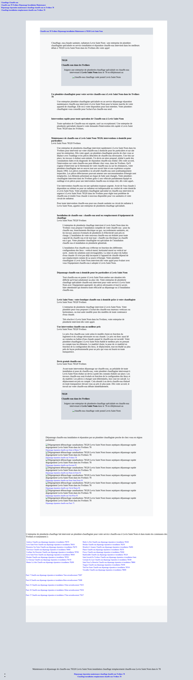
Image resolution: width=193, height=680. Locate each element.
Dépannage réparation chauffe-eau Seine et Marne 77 (63, 450)
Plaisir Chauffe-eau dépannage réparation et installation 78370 (103, 550)
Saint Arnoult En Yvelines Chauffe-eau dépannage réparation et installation (108, 557)
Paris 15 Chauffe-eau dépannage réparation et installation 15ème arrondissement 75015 (55, 585)
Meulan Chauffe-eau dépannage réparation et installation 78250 (104, 545)
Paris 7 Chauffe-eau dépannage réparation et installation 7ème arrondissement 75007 (54, 575)
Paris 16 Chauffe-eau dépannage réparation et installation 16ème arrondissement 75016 (55, 590)
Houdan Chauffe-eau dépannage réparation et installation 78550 (47, 557)
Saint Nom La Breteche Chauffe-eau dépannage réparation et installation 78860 (109, 562)
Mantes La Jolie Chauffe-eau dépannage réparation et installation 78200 (50, 562)
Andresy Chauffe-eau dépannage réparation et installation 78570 (47, 542)
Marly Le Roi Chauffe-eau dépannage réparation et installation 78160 (106, 542)
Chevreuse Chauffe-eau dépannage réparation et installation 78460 (48, 550)
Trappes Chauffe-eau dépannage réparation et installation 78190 (104, 565)
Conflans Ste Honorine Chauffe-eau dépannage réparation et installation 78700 (52, 552)
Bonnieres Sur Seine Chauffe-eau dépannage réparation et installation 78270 (51, 547)
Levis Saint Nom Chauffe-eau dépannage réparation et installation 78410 (50, 545)
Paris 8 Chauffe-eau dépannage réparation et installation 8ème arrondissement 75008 (54, 580)
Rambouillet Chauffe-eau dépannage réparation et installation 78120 (105, 555)
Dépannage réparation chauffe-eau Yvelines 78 (61, 458)
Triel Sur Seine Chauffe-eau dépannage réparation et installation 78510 (106, 567)
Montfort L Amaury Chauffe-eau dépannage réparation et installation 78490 (108, 547)
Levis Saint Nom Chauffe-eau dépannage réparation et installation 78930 (50, 555)
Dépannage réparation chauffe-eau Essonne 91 (61, 465)
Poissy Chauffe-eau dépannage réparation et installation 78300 (103, 552)
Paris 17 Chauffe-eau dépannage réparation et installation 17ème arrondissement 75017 (55, 595)
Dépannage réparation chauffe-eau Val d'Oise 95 (62, 496)
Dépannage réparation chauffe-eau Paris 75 (60, 503)
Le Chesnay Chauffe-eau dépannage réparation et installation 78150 (48, 560)
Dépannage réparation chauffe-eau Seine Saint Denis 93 (64, 480)
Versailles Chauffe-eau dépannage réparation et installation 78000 (104, 570)
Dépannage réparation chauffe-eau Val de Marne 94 (63, 488)
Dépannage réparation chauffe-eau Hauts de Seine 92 (63, 473)
